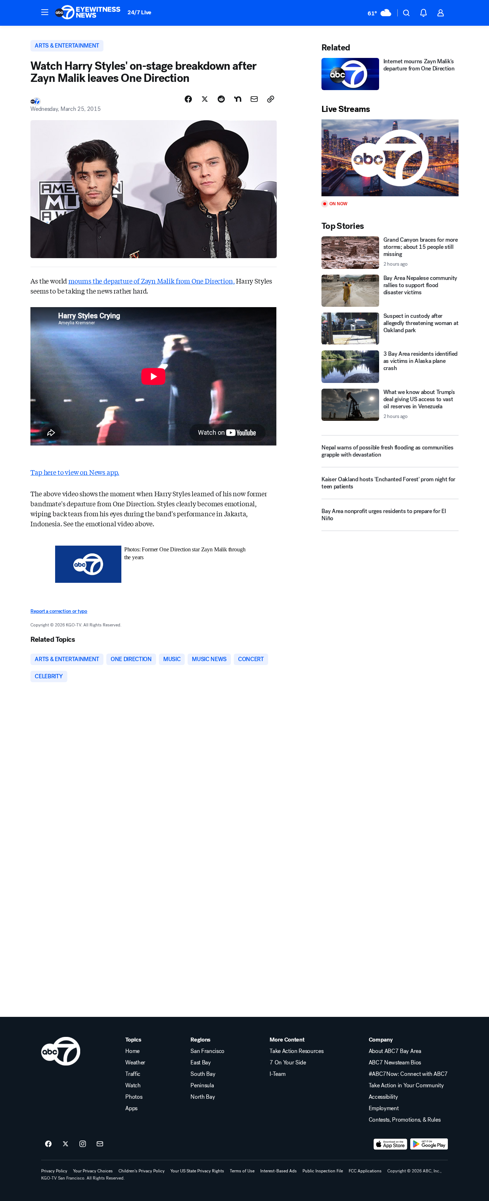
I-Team (277, 1074)
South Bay (202, 1074)
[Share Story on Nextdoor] (238, 99)
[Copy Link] (271, 99)
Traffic (132, 1074)
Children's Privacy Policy (141, 1171)
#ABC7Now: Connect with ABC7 (408, 1074)
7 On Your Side (288, 1062)
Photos (133, 1097)
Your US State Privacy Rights (197, 1171)
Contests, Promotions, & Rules (405, 1120)
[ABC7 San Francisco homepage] (87, 13)
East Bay (200, 1062)
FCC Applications (365, 1171)
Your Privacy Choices (93, 1171)
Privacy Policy (54, 1171)
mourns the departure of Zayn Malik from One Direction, (151, 280)
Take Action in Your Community (406, 1085)
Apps (131, 1108)
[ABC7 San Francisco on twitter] (65, 1144)
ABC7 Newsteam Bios (395, 1062)
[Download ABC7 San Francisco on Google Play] (429, 1144)
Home (132, 1051)
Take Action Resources (296, 1051)
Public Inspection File (322, 1171)
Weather (135, 1062)
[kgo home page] (60, 1051)
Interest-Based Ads (278, 1171)
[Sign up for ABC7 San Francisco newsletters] (100, 1144)
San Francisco (207, 1051)
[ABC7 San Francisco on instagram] (83, 1144)
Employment (384, 1108)
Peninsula (202, 1085)
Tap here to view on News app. (74, 472)
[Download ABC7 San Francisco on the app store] (390, 1144)
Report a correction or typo (58, 611)
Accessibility (383, 1097)
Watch (132, 1085)
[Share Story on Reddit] (221, 99)
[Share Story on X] (205, 99)
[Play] (389, 157)
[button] (44, 12)
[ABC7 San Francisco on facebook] (48, 1144)
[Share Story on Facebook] (188, 99)
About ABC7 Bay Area (395, 1051)
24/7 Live (139, 12)
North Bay (202, 1097)
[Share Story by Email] (254, 99)
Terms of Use (242, 1171)
